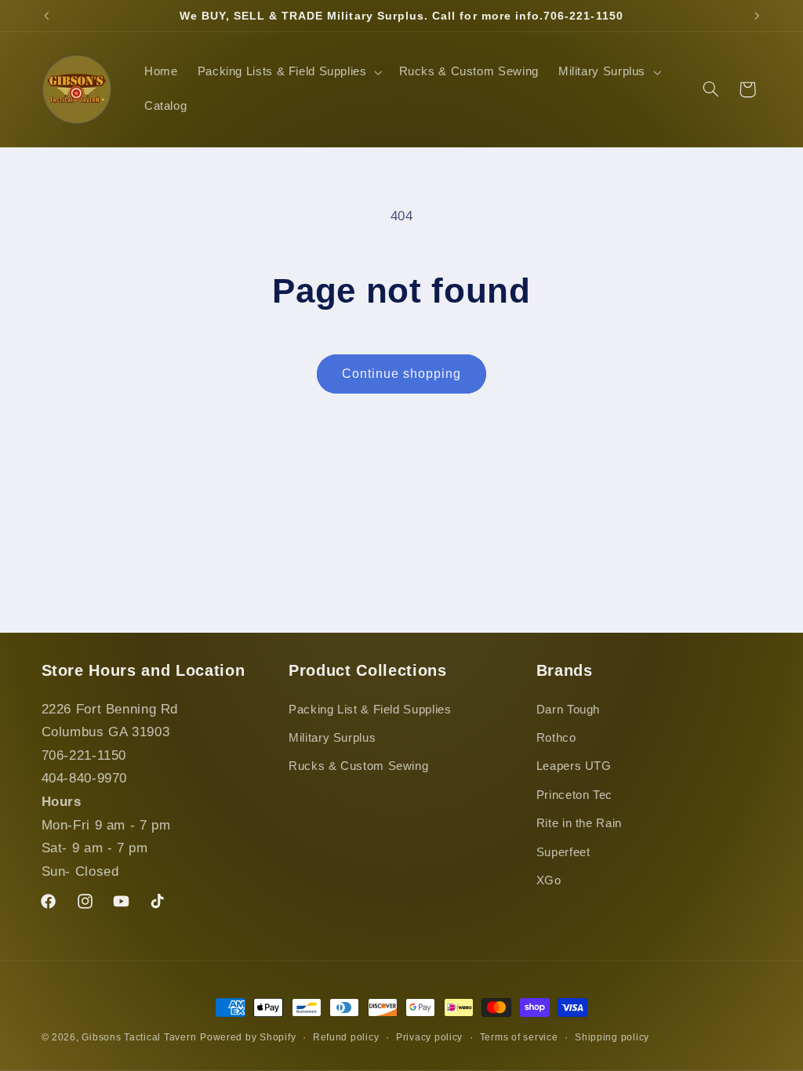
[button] (288, 72)
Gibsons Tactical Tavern (139, 1037)
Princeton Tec (574, 795)
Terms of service (519, 1037)
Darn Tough (568, 709)
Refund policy (346, 1037)
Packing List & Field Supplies (370, 709)
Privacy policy (429, 1037)
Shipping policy (612, 1037)
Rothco (556, 738)
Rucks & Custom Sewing (358, 766)
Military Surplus (332, 738)
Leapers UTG (574, 766)
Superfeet (563, 852)
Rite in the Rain (579, 823)
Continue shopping (402, 373)
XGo (548, 880)
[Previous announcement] (46, 15)
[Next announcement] (756, 15)
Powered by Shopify (248, 1037)
